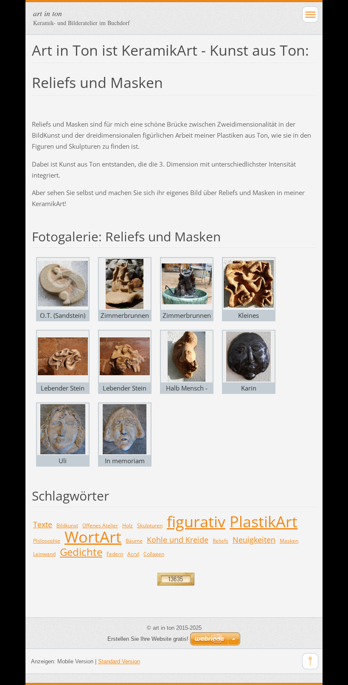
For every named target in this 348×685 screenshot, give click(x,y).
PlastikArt (263, 521)
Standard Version (119, 661)
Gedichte (81, 552)
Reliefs (220, 540)
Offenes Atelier (100, 525)
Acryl (133, 554)
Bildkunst (67, 525)
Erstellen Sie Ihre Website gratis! (147, 639)
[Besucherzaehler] (175, 578)
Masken (289, 540)
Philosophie (46, 540)
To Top (310, 661)
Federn (115, 554)
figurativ (196, 521)
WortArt (93, 536)
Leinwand (44, 554)
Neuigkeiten (254, 540)
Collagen (153, 554)
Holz (127, 525)
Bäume (134, 540)
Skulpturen (150, 525)
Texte (42, 524)
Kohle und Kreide (177, 540)
